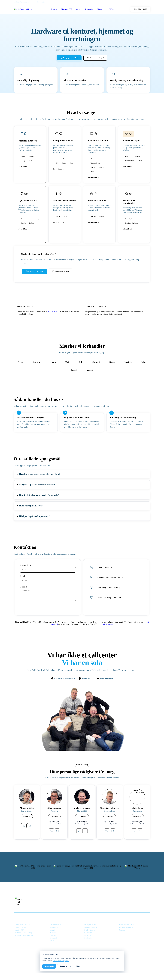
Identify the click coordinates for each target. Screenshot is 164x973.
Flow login (41, 2)
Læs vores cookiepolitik (61, 961)
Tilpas (78, 966)
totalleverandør (107, 624)
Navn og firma (25, 565)
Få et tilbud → (24, 167)
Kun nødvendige (66, 966)
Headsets (127, 200)
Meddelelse (24, 587)
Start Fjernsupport (22, 2)
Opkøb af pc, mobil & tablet (95, 306)
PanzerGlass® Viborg (25, 306)
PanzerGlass (52, 312)
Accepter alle (49, 966)
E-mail (22, 576)
